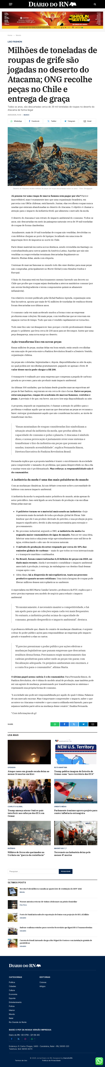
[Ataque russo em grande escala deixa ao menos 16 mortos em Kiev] (29, 752)
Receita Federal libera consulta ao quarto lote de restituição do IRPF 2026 (51, 889)
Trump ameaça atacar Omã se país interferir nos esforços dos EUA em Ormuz (26, 813)
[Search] (94, 4)
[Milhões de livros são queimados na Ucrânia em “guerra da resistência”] (29, 833)
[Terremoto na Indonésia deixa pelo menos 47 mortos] (75, 833)
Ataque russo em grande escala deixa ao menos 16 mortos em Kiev (28, 772)
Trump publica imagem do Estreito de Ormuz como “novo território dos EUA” (74, 772)
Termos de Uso (21, 1060)
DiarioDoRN (67, 1058)
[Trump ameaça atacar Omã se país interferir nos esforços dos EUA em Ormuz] (29, 791)
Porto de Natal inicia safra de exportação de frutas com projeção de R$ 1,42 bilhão (54, 914)
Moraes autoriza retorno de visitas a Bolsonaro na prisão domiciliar (48, 902)
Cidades (23, 918)
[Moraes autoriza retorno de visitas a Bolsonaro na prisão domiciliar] (12, 904)
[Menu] (10, 4)
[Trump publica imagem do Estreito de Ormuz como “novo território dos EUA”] (75, 752)
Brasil (22, 892)
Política (23, 905)
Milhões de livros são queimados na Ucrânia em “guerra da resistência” (26, 853)
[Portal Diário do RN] (52, 4)
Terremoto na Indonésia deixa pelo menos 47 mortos (72, 853)
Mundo (26, 115)
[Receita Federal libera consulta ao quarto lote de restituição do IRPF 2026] (12, 891)
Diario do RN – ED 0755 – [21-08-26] (24, 1035)
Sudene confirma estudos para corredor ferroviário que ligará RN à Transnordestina (56, 927)
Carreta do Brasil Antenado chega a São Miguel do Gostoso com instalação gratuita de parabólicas (56, 941)
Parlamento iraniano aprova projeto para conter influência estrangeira (75, 812)
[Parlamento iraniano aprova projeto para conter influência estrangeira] (75, 791)
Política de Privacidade (51, 1060)
